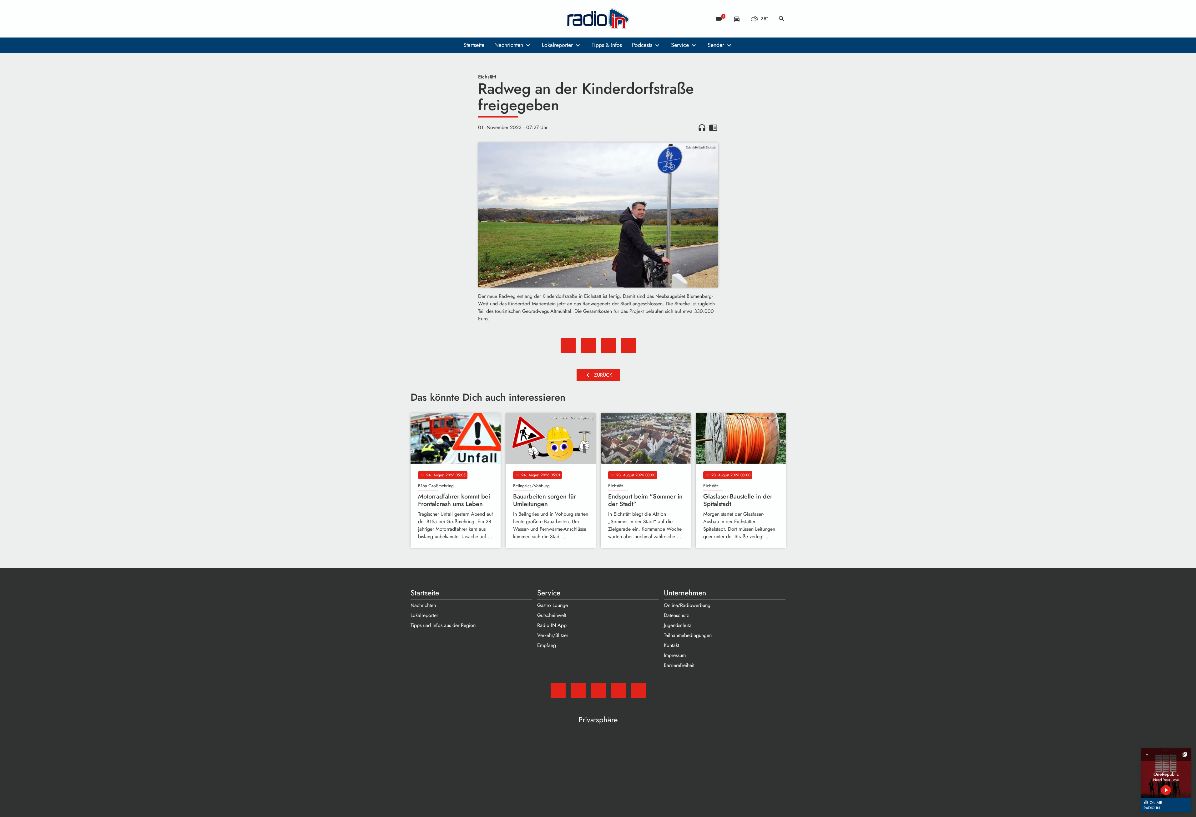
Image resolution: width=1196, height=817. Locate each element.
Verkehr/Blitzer (552, 635)
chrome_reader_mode (713, 127)
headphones (702, 127)
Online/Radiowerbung (687, 605)
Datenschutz (676, 615)
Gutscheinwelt (551, 615)
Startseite (473, 45)
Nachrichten (508, 45)
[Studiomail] (417, 19)
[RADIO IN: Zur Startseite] (598, 18)
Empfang (546, 645)
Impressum (675, 655)
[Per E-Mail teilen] (628, 345)
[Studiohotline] (467, 19)
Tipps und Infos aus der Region (443, 625)
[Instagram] (442, 19)
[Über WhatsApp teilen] (608, 345)
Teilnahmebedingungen (688, 635)
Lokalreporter (557, 45)
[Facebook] (429, 19)
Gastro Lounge (552, 605)
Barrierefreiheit (679, 665)
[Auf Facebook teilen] (568, 345)
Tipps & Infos (607, 45)
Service (680, 45)
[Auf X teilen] (588, 345)
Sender (716, 45)
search (781, 19)
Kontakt (671, 645)
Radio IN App (552, 625)
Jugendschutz (677, 625)
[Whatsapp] (454, 19)
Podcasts (642, 45)
